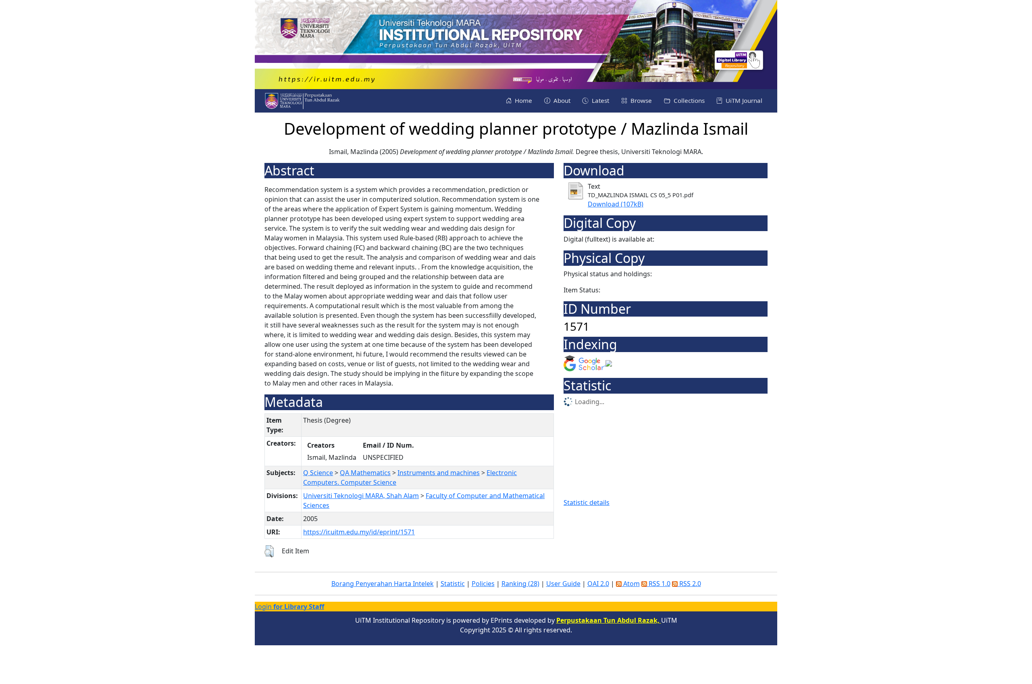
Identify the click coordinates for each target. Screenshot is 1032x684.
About (561, 100)
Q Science (318, 472)
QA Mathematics (365, 472)
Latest (599, 100)
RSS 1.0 (658, 583)
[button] (269, 551)
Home (522, 100)
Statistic (453, 583)
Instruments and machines (438, 472)
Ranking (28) (520, 583)
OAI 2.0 (598, 583)
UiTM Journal (743, 100)
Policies (483, 583)
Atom (631, 583)
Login (289, 606)
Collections (688, 100)
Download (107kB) (615, 204)
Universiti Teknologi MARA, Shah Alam (361, 495)
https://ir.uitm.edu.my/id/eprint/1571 (359, 532)
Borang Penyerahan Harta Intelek (382, 583)
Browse (640, 100)
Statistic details (587, 502)
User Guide (563, 583)
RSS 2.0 (689, 583)
